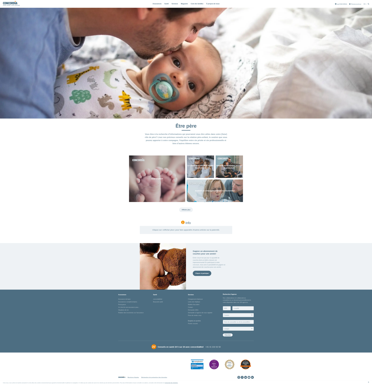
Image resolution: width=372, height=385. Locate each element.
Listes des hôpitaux (194, 302)
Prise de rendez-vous (195, 315)
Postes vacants (193, 323)
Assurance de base (124, 299)
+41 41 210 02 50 (213, 347)
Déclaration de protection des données (154, 377)
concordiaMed (157, 299)
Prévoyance (122, 304)
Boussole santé (158, 302)
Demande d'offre (193, 310)
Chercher (228, 335)
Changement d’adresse (195, 299)
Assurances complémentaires (127, 302)
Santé (166, 4)
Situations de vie (123, 310)
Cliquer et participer (202, 273)
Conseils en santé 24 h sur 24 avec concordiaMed (180, 347)
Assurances (157, 4)
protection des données (171, 383)
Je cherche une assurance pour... (128, 307)
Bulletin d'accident (193, 304)
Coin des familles (197, 4)
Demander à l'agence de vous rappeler (200, 312)
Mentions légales (133, 377)
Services (175, 4)
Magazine (184, 4)
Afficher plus (186, 210)
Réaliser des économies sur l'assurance (131, 312)
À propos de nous (213, 4)
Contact (190, 307)
